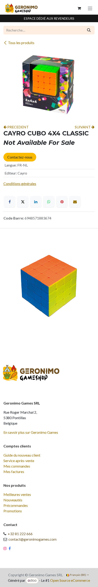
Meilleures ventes (17, 494)
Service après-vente (18, 460)
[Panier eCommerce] (79, 8)
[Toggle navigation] (90, 8)
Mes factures (13, 471)
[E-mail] (75, 201)
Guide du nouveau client (21, 455)
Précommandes (15, 505)
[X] (22, 201)
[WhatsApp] (48, 201)
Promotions (12, 511)
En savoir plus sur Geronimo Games (30, 432)
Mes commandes (16, 466)
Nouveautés (12, 500)
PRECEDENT (18, 127)
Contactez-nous (19, 157)
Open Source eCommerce (70, 580)
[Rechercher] (89, 30)
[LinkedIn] (35, 201)
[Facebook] (9, 201)
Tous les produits (21, 42)
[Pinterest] (62, 201)
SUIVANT (83, 127)
